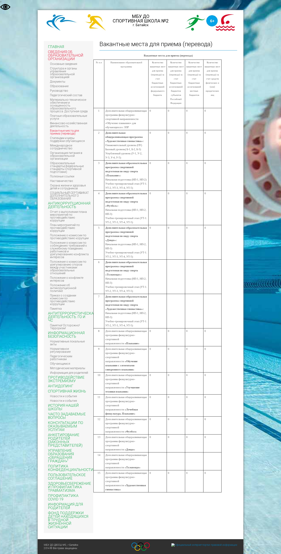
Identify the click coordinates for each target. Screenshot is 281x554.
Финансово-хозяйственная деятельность (68, 125)
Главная (56, 47)
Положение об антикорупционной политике (63, 288)
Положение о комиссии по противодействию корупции (69, 237)
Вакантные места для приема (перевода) (64, 132)
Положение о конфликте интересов (66, 279)
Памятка (56, 308)
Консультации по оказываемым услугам (65, 426)
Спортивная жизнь (67, 391)
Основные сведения (63, 64)
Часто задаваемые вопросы (67, 416)
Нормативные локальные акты (67, 343)
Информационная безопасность (66, 334)
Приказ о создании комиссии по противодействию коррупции (63, 300)
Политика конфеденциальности (70, 468)
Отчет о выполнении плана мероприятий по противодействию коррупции (68, 216)
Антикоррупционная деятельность (69, 205)
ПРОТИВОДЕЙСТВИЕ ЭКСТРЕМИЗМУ (66, 379)
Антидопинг (60, 386)
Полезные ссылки (62, 176)
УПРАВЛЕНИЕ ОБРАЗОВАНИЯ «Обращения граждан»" (61, 455)
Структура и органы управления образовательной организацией (63, 73)
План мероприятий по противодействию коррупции (65, 227)
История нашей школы (63, 407)
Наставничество (61, 181)
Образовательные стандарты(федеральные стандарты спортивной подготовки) (67, 167)
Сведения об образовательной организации (65, 55)
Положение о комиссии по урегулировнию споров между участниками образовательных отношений (68, 267)
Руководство (59, 90)
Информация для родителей (69, 372)
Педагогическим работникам (61, 358)
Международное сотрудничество (61, 147)
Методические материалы (67, 368)
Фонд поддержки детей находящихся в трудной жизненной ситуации (68, 520)
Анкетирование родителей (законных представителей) (65, 440)
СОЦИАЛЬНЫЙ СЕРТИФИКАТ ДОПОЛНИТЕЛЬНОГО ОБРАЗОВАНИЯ (69, 195)
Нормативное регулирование (60, 350)
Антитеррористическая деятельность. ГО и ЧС (72, 316)
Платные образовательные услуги (68, 117)
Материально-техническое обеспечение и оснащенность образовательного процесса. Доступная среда (69, 105)
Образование (59, 86)
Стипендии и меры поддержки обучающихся (67, 139)
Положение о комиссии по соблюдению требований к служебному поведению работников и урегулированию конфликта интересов (69, 250)
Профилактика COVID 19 (63, 497)
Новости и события (63, 396)
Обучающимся (60, 363)
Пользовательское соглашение (67, 476)
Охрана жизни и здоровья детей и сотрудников (68, 187)
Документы (57, 81)
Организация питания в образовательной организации (66, 155)
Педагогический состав (66, 95)
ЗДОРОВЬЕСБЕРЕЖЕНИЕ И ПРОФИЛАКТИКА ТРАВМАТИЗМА (69, 487)
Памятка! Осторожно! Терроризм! (65, 327)
